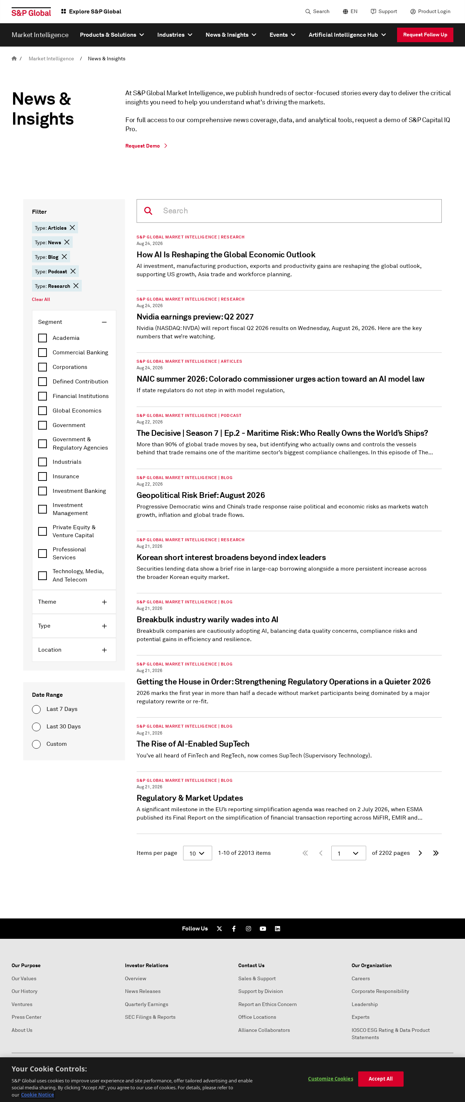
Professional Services (69, 553)
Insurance (66, 476)
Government (69, 425)
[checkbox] (74, 338)
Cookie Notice (37, 1094)
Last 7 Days (61, 709)
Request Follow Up (425, 34)
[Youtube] (263, 928)
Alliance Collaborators (264, 1030)
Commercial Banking (80, 352)
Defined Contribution (80, 381)
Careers (361, 979)
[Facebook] (234, 928)
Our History (24, 991)
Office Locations (257, 1017)
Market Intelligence (51, 59)
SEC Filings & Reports (150, 1017)
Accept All (381, 1078)
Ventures (22, 1004)
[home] (14, 59)
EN (354, 11)
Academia (66, 338)
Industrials (67, 462)
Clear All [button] (41, 299)
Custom (56, 744)
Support (388, 11)
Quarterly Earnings (146, 1004)
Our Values (24, 979)
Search (321, 11)
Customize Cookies (330, 1078)
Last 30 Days (63, 726)
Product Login (434, 11)
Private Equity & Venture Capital (74, 531)
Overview (135, 979)
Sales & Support (257, 979)
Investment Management (70, 509)
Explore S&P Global (95, 11)
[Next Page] (420, 853)
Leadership (365, 1004)
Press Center (26, 1017)
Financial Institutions (81, 396)
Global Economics (77, 410)
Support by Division (260, 991)
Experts (360, 1017)
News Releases (143, 991)
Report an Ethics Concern (267, 1004)
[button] (72, 227)
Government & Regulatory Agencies (80, 443)
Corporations (70, 367)
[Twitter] (219, 928)
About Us (22, 1030)
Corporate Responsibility (380, 991)
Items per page (157, 853)
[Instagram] (248, 928)
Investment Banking (79, 491)
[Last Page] (436, 853)
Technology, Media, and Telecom (78, 575)
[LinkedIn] (277, 928)
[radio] (36, 709)
